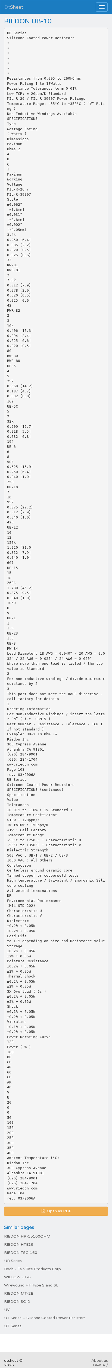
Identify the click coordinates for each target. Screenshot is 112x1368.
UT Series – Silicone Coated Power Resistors (45, 1318)
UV (7, 1309)
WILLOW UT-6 (17, 1277)
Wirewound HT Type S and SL (31, 1285)
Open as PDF (58, 1211)
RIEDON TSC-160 (20, 1252)
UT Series (12, 1326)
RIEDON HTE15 (18, 1244)
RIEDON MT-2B (18, 1293)
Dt (13, 7)
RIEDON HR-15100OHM (27, 1236)
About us (99, 1360)
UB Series (13, 1260)
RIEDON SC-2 (17, 1301)
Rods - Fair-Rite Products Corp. (33, 1269)
